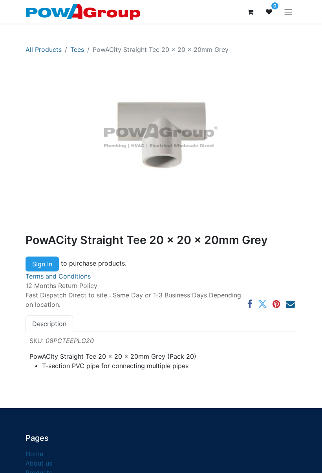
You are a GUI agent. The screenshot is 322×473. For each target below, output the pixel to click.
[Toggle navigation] (288, 11)
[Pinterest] (276, 304)
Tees (77, 49)
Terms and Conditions (58, 276)
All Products (44, 49)
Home (34, 454)
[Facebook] (249, 304)
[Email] (290, 304)
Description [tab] (49, 324)
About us (39, 463)
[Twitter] (262, 304)
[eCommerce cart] (250, 12)
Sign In (42, 264)
